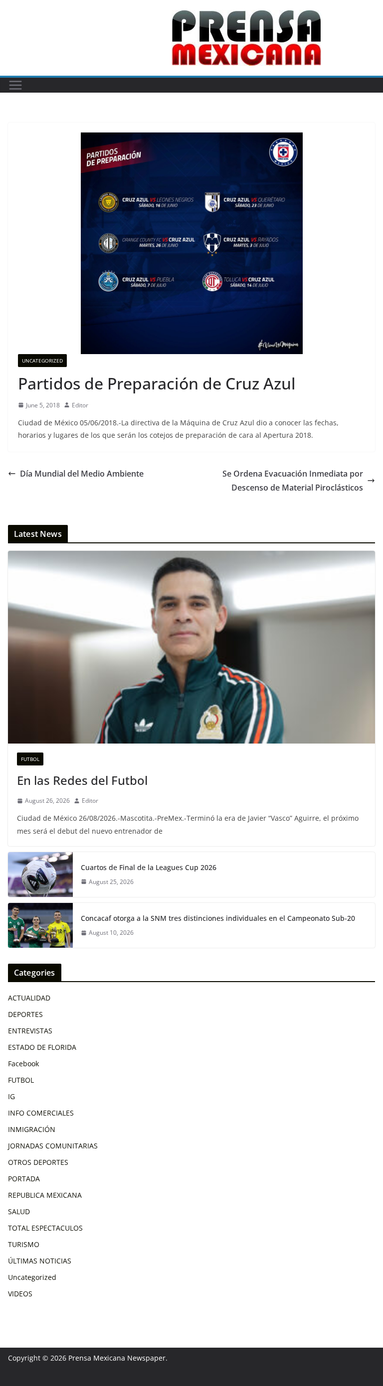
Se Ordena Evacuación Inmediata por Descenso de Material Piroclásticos (292, 481)
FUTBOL (30, 759)
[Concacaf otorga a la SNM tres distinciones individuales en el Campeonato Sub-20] (40, 925)
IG (11, 1096)
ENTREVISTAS (30, 1030)
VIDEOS (20, 1293)
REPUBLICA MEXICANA (45, 1195)
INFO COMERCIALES (41, 1113)
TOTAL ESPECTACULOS (45, 1228)
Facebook (23, 1063)
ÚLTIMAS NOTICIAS (39, 1260)
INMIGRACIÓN (31, 1129)
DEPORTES (25, 1014)
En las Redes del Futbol (82, 780)
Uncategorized (42, 360)
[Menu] (15, 85)
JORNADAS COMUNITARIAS (53, 1145)
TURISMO (23, 1244)
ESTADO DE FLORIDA (42, 1047)
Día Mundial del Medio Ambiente (82, 473)
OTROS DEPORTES (38, 1162)
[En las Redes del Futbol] (191, 647)
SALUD (19, 1211)
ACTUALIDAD (29, 998)
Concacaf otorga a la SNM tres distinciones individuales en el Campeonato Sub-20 (218, 918)
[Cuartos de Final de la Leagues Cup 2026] (40, 874)
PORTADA (24, 1178)
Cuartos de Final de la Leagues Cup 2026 (148, 867)
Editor (80, 405)
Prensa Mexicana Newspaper (117, 1358)
